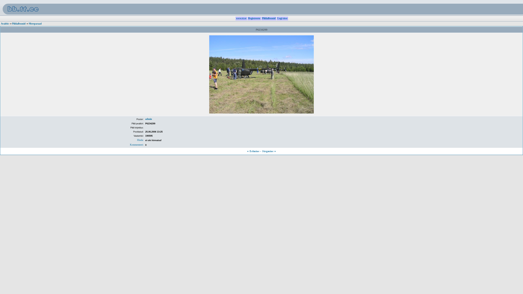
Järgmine (268, 151)
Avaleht (5, 23)
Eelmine (254, 151)
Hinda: (140, 140)
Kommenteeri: (137, 144)
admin (148, 119)
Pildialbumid (19, 23)
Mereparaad (35, 23)
